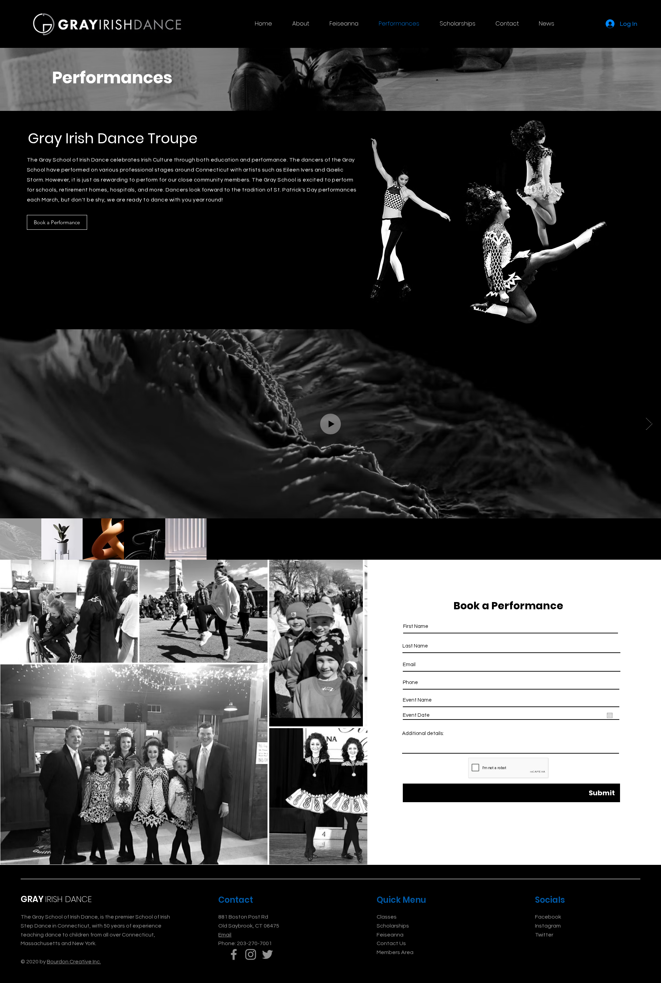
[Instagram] (250, 954)
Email (224, 935)
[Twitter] (267, 954)
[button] (300, 23)
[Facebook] (234, 954)
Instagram (548, 926)
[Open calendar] (609, 715)
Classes (387, 917)
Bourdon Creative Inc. (74, 961)
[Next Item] (355, 712)
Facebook (548, 917)
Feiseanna (390, 935)
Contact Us (391, 943)
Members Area (395, 952)
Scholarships (393, 926)
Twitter (544, 935)
